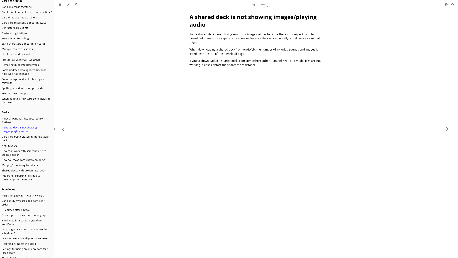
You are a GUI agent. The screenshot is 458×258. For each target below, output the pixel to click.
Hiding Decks (9, 145)
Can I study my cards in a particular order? (23, 202)
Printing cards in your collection (21, 59)
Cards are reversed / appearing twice (24, 22)
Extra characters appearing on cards (23, 43)
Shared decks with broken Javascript (23, 170)
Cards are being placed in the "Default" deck (25, 138)
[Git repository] (452, 4)
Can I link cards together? (17, 7)
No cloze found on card (16, 54)
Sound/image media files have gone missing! (23, 81)
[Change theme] (68, 4)
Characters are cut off (15, 28)
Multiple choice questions (17, 49)
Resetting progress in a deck (19, 243)
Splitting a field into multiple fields (22, 88)
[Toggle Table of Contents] (60, 4)
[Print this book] (447, 4)
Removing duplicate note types (20, 64)
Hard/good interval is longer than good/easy (22, 222)
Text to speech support (15, 93)
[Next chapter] (447, 129)
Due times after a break (16, 210)
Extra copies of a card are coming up (24, 215)
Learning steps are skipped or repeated (25, 238)
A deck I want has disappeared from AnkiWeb (23, 120)
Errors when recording (15, 38)
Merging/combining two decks (20, 165)
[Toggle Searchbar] (76, 4)
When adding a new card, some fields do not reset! (26, 100)
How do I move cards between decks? (24, 160)
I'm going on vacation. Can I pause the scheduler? (24, 231)
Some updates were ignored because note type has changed (24, 71)
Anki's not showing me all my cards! (23, 195)
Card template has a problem (19, 17)
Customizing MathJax (14, 33)
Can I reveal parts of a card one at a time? (27, 12)
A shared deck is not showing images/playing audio (19, 129)
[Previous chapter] (63, 129)
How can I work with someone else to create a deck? (24, 152)
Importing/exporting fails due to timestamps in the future (21, 177)
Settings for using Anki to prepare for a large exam (25, 250)
